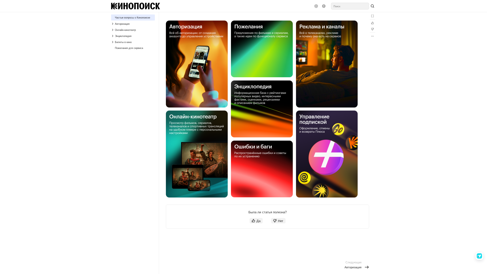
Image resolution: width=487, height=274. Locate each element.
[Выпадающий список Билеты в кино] (113, 42)
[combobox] (350, 6)
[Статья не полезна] (372, 29)
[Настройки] (316, 6)
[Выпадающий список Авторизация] (113, 24)
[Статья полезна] (372, 23)
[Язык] (323, 6)
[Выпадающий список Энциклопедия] (113, 36)
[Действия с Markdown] (372, 36)
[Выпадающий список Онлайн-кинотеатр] (113, 30)
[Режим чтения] (372, 16)
